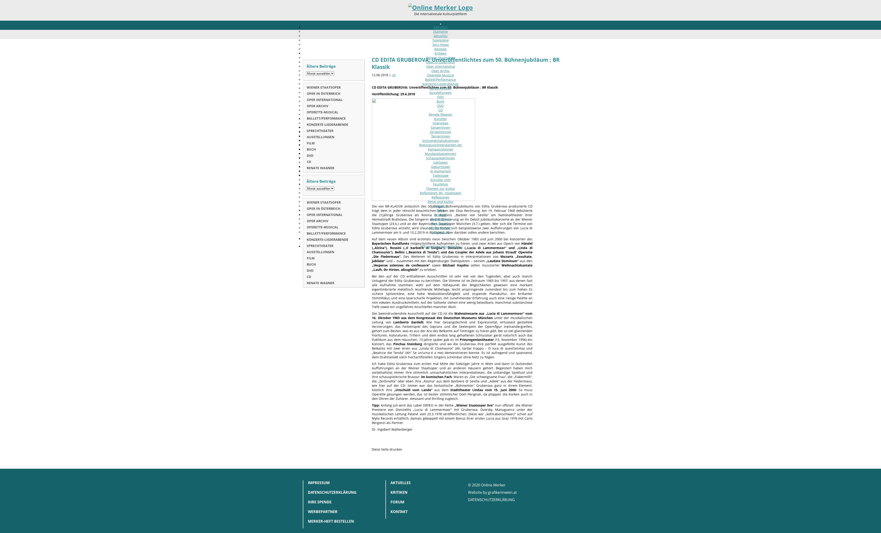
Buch (440, 101)
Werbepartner (441, 228)
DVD (440, 106)
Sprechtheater (440, 88)
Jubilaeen (440, 162)
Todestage (441, 175)
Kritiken (440, 53)
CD (440, 110)
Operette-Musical (440, 75)
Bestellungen (440, 219)
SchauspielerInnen (440, 158)
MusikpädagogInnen (440, 153)
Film (440, 97)
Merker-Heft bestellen (331, 521)
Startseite (440, 31)
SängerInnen (440, 127)
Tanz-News (440, 44)
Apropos (440, 206)
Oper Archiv (440, 71)
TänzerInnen (440, 136)
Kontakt (440, 215)
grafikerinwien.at (502, 492)
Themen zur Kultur (440, 188)
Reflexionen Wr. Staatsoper (440, 193)
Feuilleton (440, 184)
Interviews (441, 123)
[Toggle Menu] (440, 24)
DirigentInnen (440, 132)
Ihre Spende (440, 223)
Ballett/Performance (440, 79)
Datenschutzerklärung (332, 492)
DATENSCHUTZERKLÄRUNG (491, 499)
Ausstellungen (440, 92)
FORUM (397, 502)
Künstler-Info (440, 180)
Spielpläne (440, 40)
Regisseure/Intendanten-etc (440, 145)
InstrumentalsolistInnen (440, 140)
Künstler (440, 119)
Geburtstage (440, 167)
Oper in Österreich (440, 62)
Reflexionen (440, 197)
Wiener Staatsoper (440, 58)
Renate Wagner (440, 114)
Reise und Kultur (441, 201)
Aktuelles (441, 27)
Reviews (440, 49)
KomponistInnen (440, 149)
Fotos (441, 210)
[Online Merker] (440, 7)
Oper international (440, 66)
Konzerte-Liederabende (440, 84)
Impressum (440, 232)
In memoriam (440, 171)
